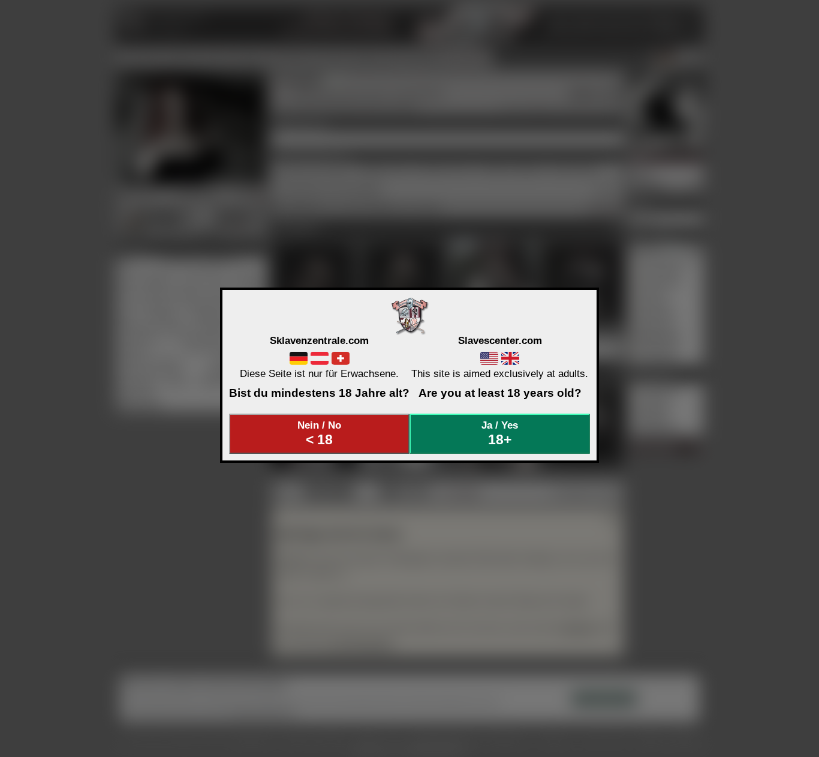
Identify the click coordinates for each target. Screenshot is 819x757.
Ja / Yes (499, 433)
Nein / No (319, 433)
